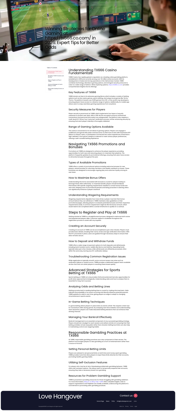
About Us (122, 406)
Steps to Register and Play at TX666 (54, 80)
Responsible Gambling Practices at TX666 (56, 89)
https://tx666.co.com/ (116, 85)
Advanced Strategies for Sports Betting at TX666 (55, 85)
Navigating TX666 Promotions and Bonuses (56, 76)
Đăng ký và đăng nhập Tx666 (93, 382)
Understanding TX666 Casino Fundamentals (55, 72)
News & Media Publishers (53, 23)
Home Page (100, 401)
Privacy (127, 406)
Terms (131, 406)
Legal (135, 406)
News (107, 401)
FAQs (113, 401)
